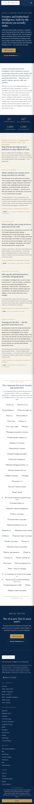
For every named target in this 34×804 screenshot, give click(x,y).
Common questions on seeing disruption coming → (16, 260)
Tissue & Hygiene (6, 740)
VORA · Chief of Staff (7, 689)
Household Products (7, 724)
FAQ (3, 762)
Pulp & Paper (5, 738)
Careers (4, 776)
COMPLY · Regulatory (7, 691)
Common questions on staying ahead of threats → (16, 308)
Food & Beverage (6, 719)
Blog (3, 751)
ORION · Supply (6, 700)
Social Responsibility (7, 778)
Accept (17, 800)
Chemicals (4, 716)
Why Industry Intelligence (8, 749)
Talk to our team (9, 50)
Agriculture (5, 710)
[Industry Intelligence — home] (10, 3)
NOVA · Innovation (6, 694)
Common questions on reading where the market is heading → (16, 361)
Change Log (5, 759)
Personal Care (5, 732)
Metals (3, 727)
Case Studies (5, 754)
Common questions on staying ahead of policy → (15, 208)
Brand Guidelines (6, 784)
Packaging (4, 729)
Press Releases (6, 765)
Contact (4, 781)
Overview (4, 686)
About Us (4, 773)
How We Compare (6, 757)
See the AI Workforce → (11, 55)
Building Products (6, 713)
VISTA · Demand (6, 702)
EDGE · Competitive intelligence (10, 697)
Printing (4, 735)
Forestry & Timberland (7, 721)
